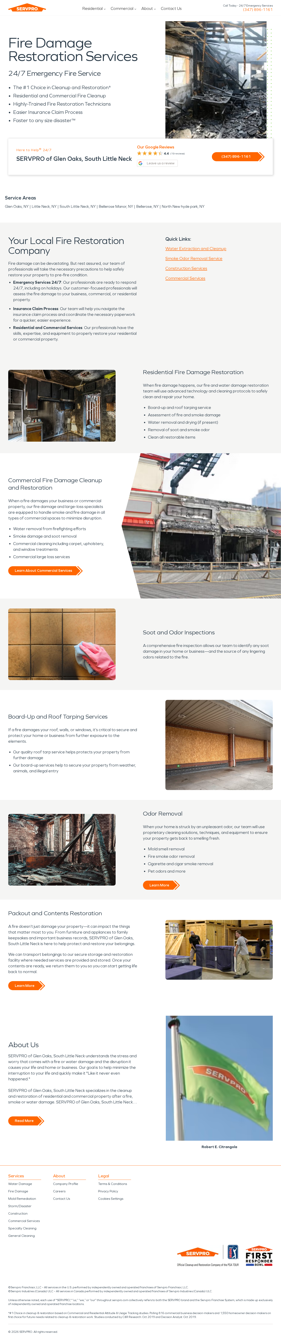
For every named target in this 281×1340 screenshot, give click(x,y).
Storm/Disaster (19, 1206)
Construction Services (186, 268)
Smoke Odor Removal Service (193, 258)
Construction (18, 1213)
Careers (59, 1191)
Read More (24, 1120)
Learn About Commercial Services (43, 570)
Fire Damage (18, 1191)
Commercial (122, 8)
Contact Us (171, 8)
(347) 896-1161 (258, 9)
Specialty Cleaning (22, 1228)
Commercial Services (185, 278)
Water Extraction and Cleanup (195, 248)
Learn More (159, 885)
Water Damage (20, 1184)
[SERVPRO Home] (27, 7)
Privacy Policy (108, 1191)
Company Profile (65, 1184)
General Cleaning (21, 1236)
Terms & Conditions (112, 1184)
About (147, 8)
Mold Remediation (22, 1199)
